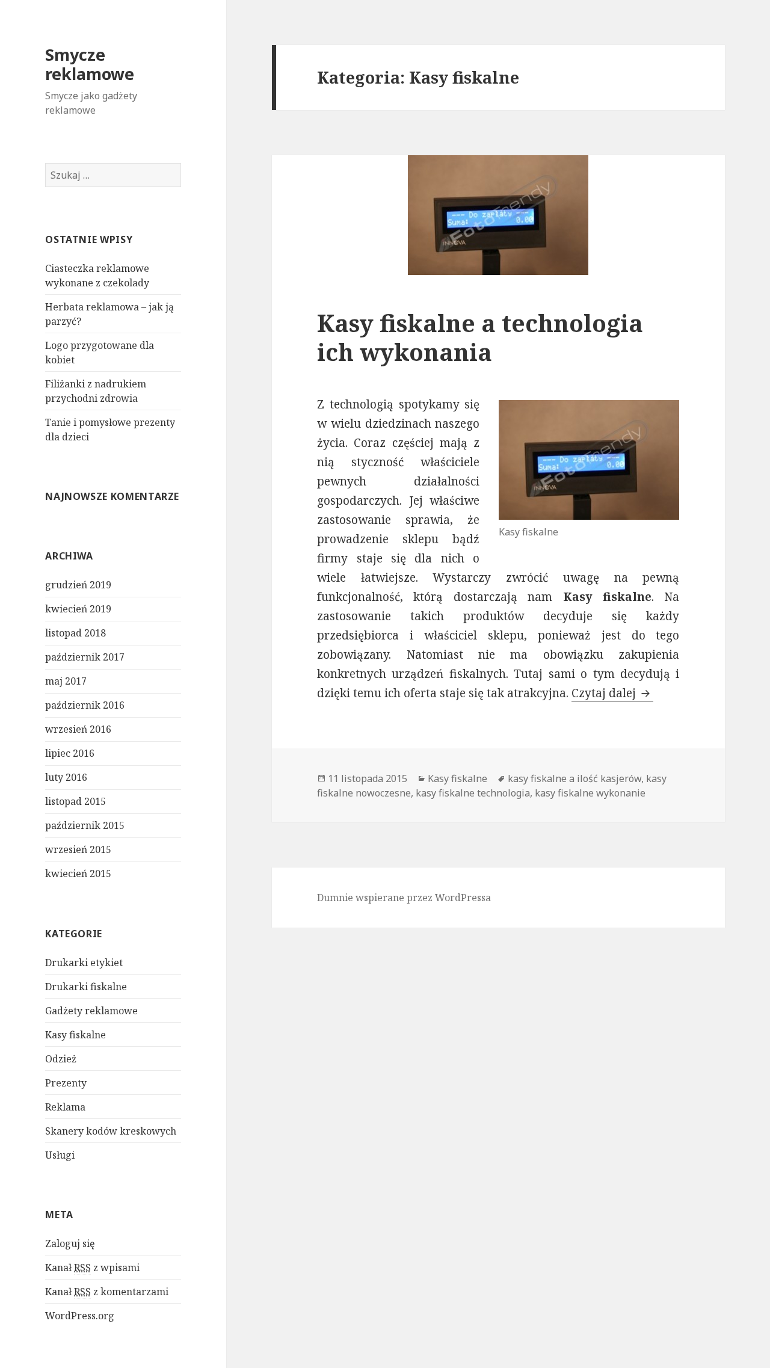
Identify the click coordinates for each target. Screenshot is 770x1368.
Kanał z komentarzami (106, 1291)
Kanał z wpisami (92, 1267)
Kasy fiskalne (75, 1034)
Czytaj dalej (612, 693)
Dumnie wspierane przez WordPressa (404, 897)
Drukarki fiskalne (86, 986)
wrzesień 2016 (78, 729)
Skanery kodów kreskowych (110, 1131)
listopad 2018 (75, 632)
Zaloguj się (70, 1243)
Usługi (60, 1155)
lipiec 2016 (69, 753)
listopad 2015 (75, 801)
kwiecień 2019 (78, 608)
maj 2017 (66, 681)
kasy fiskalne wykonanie (590, 793)
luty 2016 (66, 777)
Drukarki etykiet (84, 962)
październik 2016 (85, 705)
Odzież (60, 1058)
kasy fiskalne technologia (473, 793)
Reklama (65, 1107)
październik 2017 (85, 657)
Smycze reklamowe (89, 64)
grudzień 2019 (78, 584)
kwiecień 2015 (78, 873)
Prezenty (66, 1082)
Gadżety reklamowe (91, 1010)
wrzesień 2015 (78, 849)
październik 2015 (85, 825)
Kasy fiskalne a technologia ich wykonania (480, 337)
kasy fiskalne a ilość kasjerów (574, 778)
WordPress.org (79, 1315)
